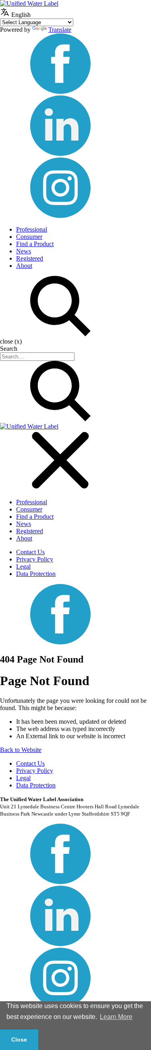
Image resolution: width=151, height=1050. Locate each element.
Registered (29, 258)
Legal (23, 566)
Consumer (29, 236)
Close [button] (19, 1039)
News (23, 251)
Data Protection (36, 573)
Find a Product (35, 243)
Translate (59, 29)
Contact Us (30, 552)
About (24, 265)
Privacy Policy (34, 559)
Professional (31, 229)
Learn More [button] (116, 1016)
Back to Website (20, 749)
